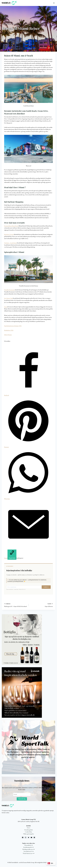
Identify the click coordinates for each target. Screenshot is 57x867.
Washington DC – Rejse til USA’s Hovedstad (15, 605)
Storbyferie (6, 24)
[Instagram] (25, 837)
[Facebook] (22, 837)
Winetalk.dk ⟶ (28, 845)
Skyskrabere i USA (8, 330)
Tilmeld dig (22, 799)
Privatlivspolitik (28, 830)
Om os (28, 828)
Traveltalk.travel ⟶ (29, 851)
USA (13, 24)
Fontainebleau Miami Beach (11, 226)
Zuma (5, 307)
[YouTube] (31, 837)
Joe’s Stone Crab (8, 298)
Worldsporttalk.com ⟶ (28, 849)
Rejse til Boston (49, 605)
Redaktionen (5, 32)
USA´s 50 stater (8, 335)
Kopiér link (12, 558)
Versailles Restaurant (9, 290)
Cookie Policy (28, 832)
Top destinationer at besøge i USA (13, 326)
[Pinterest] (34, 837)
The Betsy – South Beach (10, 243)
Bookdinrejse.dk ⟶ (28, 847)
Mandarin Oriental (9, 234)
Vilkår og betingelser (28, 834)
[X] (28, 837)
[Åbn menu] (53, 3)
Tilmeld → (46, 587)
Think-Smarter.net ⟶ (28, 853)
